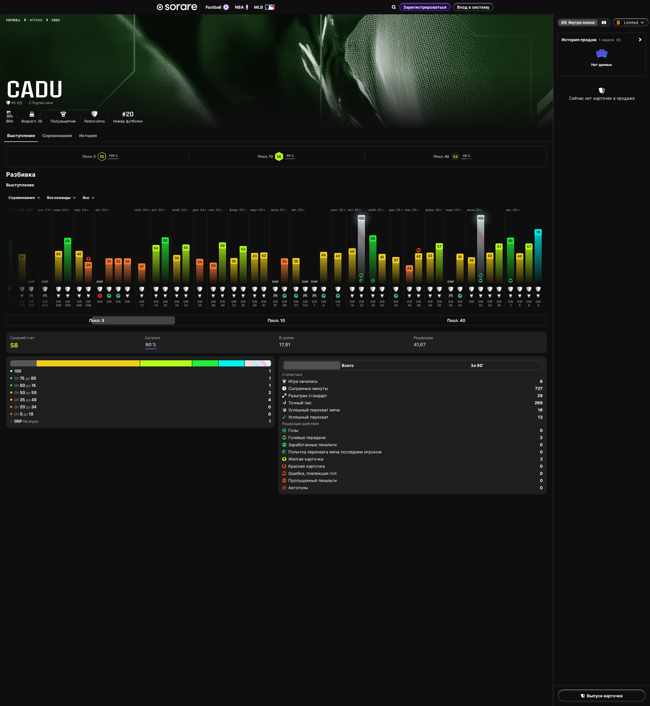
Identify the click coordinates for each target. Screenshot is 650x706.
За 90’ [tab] (477, 365)
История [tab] (88, 135)
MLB (258, 7)
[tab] (604, 22)
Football (213, 7)
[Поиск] (394, 7)
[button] (8, 263)
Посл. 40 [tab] (456, 320)
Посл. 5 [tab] (96, 320)
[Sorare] (177, 7)
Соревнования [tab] (57, 135)
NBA (239, 7)
